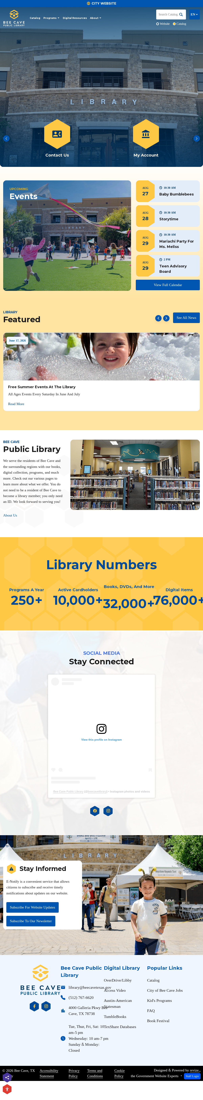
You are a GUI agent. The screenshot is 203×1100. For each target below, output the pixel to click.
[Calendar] (146, 138)
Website (165, 23)
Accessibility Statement (49, 1073)
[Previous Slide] (6, 138)
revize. (195, 1070)
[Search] (182, 14)
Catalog (35, 17)
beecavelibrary (97, 791)
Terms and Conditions (95, 1073)
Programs (49, 17)
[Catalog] (57, 138)
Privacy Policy (74, 1073)
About (94, 17)
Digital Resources (75, 17)
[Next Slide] (196, 138)
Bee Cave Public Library (68, 791)
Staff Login (192, 1076)
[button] (168, 191)
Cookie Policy (119, 1073)
